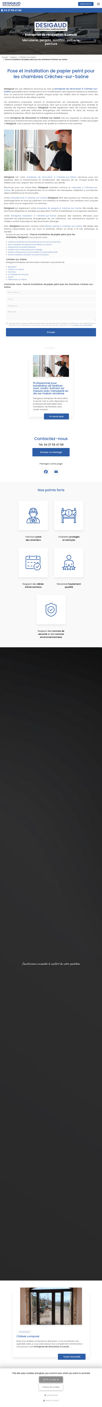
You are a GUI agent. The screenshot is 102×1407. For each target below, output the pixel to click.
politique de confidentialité (83, 325)
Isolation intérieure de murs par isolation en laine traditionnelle (33, 252)
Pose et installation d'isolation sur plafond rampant (28, 254)
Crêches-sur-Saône (28, 57)
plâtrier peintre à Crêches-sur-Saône (63, 226)
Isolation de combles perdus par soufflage (25, 249)
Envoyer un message (51, 452)
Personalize (52, 1395)
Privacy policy (52, 1400)
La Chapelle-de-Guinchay (18, 274)
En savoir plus (56, 416)
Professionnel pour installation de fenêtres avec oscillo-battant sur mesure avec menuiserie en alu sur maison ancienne (50, 388)
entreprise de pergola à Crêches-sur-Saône (59, 208)
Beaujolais (12, 267)
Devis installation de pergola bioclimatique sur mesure (30, 244)
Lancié (10, 277)
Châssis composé (27, 1336)
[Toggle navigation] (98, 4)
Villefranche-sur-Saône (17, 279)
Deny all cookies (52, 1387)
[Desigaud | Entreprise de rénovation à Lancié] (11, 4)
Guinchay (12, 272)
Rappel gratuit (86, 4)
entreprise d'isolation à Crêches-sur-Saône (33, 215)
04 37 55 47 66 (12, 10)
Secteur (13, 57)
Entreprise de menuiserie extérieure (21, 247)
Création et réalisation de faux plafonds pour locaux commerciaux (34, 242)
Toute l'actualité (71, 1356)
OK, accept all (52, 1379)
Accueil (5, 57)
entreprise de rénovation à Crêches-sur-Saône (51, 177)
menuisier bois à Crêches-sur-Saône (28, 197)
